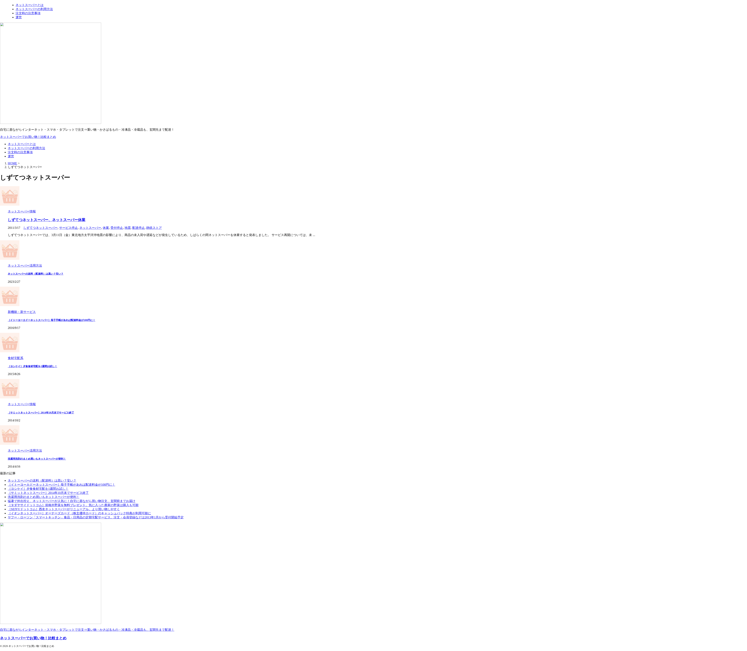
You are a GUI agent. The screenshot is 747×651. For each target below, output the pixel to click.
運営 (11, 156)
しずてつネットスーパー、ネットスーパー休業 (46, 220)
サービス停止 (68, 227)
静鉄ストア (154, 227)
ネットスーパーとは (22, 144)
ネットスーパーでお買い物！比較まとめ (28, 136)
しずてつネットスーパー (40, 227)
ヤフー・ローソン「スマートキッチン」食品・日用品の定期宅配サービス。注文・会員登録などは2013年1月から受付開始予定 (96, 517)
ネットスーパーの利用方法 (26, 148)
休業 (106, 227)
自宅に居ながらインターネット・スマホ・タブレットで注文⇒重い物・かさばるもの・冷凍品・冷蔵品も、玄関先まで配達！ (87, 629)
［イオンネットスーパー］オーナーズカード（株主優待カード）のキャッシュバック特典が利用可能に (79, 513)
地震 (127, 227)
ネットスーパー (90, 227)
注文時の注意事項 (20, 152)
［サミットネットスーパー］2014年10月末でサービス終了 (41, 412)
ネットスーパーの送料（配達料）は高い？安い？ (35, 273)
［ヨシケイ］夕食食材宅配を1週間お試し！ (32, 366)
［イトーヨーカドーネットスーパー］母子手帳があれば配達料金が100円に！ (51, 320)
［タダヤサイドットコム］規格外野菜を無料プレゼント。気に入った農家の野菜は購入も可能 (73, 505)
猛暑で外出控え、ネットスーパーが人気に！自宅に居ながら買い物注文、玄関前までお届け (71, 501)
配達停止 (138, 227)
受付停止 (116, 227)
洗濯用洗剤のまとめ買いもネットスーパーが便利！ (37, 458)
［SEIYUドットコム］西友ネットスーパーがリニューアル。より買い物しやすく (64, 509)
